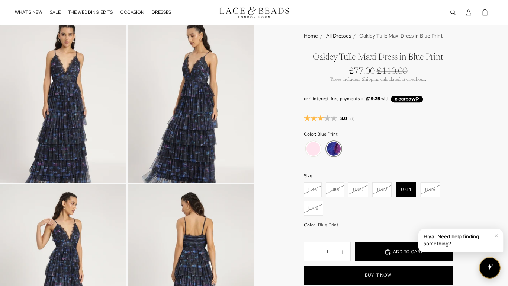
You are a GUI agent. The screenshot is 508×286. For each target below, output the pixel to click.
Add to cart (408, 252)
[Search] (453, 12)
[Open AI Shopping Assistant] (490, 268)
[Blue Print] (333, 149)
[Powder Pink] (313, 149)
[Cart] (485, 12)
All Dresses (338, 35)
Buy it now (378, 275)
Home (311, 35)
